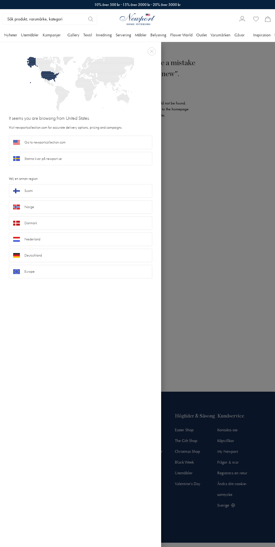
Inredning (104, 35)
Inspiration (262, 35)
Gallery (73, 35)
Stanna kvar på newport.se (43, 158)
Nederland (32, 239)
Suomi (28, 190)
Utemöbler (30, 35)
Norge (29, 207)
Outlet (201, 35)
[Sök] (90, 19)
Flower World (181, 35)
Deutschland (33, 255)
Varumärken (220, 35)
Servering (123, 35)
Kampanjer (52, 35)
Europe (29, 271)
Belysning (158, 35)
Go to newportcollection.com (45, 142)
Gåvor (239, 35)
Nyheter (10, 35)
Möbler (141, 35)
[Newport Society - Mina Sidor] (242, 19)
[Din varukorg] (267, 19)
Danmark (30, 223)
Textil (87, 35)
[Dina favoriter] (255, 19)
